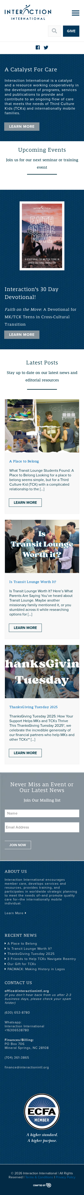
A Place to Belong (24, 461)
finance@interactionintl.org (27, 1067)
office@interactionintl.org (27, 991)
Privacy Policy (65, 1177)
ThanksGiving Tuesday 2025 (33, 707)
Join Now (17, 845)
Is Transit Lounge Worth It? (32, 582)
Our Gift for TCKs (21, 964)
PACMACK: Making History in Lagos (36, 969)
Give (71, 31)
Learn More (22, 126)
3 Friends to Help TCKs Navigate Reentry (41, 959)
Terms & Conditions (39, 1177)
